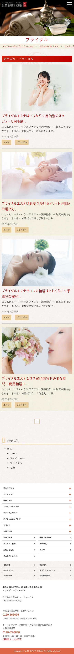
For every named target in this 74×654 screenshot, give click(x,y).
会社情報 (6, 565)
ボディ (13, 453)
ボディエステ (8, 494)
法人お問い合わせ (10, 556)
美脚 (12, 467)
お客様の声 (7, 531)
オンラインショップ (47, 570)
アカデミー (7, 575)
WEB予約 (43, 544)
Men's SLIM (8, 570)
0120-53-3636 (11, 632)
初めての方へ (8, 488)
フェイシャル (17, 458)
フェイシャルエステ (11, 507)
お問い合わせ (8, 550)
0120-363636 (11, 614)
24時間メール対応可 (12, 639)
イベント (6, 525)
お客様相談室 (45, 575)
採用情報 (43, 565)
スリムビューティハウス (14, 4)
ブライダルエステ (10, 513)
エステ (6, 142)
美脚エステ (7, 500)
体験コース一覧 (46, 537)
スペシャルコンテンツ (12, 519)
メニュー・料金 (9, 544)
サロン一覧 (7, 537)
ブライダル (22, 142)
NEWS (42, 550)
